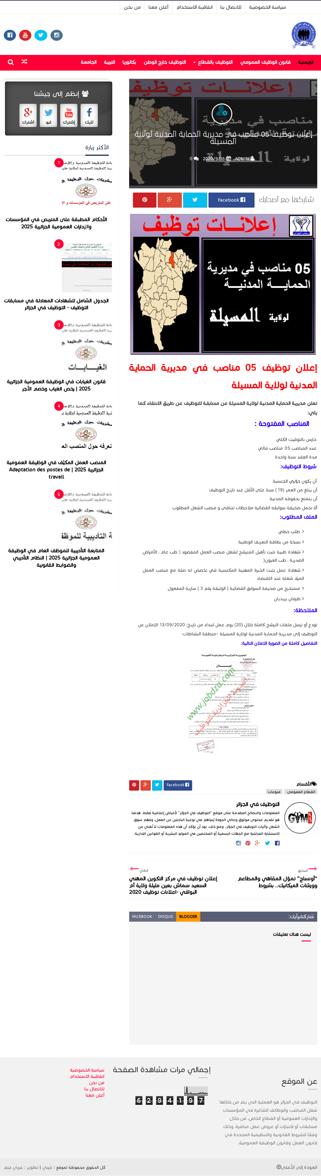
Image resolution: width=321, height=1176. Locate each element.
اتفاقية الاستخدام (194, 7)
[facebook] (10, 35)
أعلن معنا (158, 7)
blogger (188, 916)
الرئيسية (305, 62)
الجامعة (89, 62)
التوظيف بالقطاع (215, 62)
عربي (47, 1167)
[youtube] (25, 35)
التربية (109, 62)
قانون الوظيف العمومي (265, 62)
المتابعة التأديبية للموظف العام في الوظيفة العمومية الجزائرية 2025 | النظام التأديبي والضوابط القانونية (56, 558)
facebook (142, 916)
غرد (48, 122)
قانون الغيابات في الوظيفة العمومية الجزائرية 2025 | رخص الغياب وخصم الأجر (56, 385)
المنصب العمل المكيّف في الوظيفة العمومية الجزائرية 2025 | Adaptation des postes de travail (56, 470)
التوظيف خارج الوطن (165, 62)
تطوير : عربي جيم (21, 1167)
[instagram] (56, 35)
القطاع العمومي (300, 791)
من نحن (132, 7)
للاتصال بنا (230, 7)
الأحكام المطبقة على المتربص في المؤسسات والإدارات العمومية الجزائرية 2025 (56, 223)
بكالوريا (129, 62)
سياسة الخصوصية (267, 7)
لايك (89, 122)
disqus (165, 916)
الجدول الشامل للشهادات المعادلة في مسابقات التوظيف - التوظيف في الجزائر (56, 304)
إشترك (69, 122)
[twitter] (40, 35)
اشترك (28, 122)
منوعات (274, 791)
